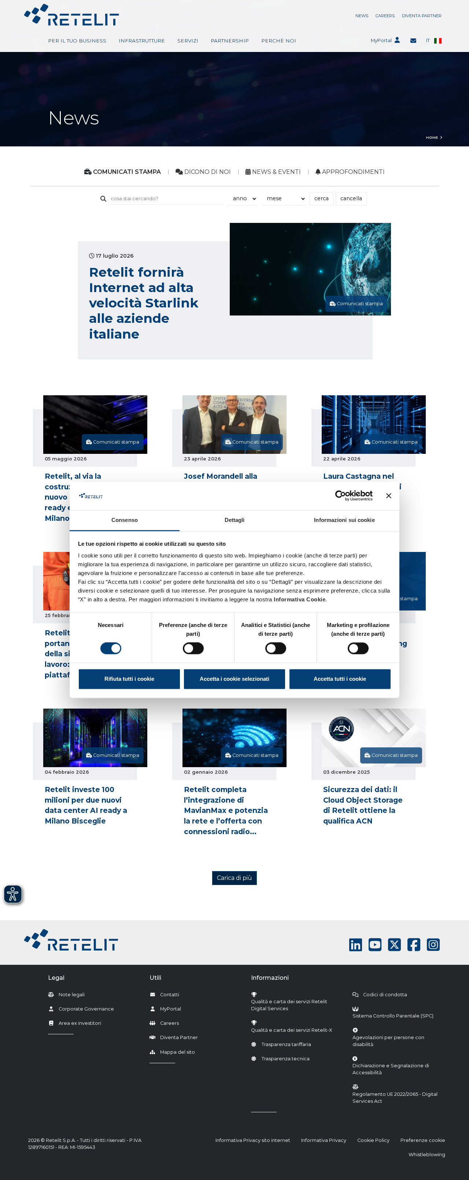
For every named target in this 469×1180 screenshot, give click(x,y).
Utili (155, 977)
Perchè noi (278, 41)
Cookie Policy (373, 1140)
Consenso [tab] (124, 520)
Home (432, 137)
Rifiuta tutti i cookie (129, 679)
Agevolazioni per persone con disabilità (388, 1041)
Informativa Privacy (323, 1140)
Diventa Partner (422, 15)
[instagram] (433, 945)
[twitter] (394, 945)
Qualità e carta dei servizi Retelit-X (291, 1030)
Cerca (321, 198)
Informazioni (270, 977)
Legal (56, 977)
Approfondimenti (353, 171)
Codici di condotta (385, 994)
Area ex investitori (80, 1023)
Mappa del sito (177, 1052)
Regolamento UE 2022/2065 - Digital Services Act (394, 1097)
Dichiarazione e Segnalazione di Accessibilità (395, 1069)
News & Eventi (276, 171)
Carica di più (234, 877)
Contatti (169, 994)
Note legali (72, 994)
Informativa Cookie (299, 599)
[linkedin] (355, 945)
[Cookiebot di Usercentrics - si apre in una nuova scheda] (341, 495)
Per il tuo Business (77, 41)
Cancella (351, 198)
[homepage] (71, 15)
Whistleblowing (427, 1154)
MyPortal (381, 40)
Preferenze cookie (422, 1140)
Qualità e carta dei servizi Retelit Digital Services (289, 1005)
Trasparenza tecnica (286, 1058)
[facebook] (413, 945)
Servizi (187, 41)
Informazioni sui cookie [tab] (344, 520)
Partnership (230, 41)
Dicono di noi (207, 171)
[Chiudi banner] (388, 495)
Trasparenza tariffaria (286, 1044)
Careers (385, 15)
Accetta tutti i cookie (340, 679)
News (361, 15)
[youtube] (375, 945)
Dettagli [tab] (235, 520)
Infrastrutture (142, 41)
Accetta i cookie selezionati (234, 679)
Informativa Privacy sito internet (252, 1140)
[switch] (193, 648)
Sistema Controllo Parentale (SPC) (392, 1016)
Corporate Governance (86, 1009)
